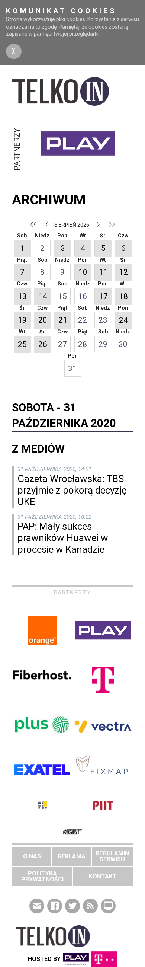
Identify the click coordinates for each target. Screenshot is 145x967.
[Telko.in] (72, 91)
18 (123, 296)
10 (82, 272)
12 (123, 272)
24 (123, 320)
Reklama (72, 856)
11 (103, 272)
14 (42, 296)
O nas (32, 856)
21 (62, 320)
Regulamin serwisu (112, 856)
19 (22, 320)
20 (42, 320)
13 (22, 296)
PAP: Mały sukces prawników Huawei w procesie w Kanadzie (62, 538)
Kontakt (103, 876)
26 (42, 344)
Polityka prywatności (42, 876)
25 (22, 344)
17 (103, 296)
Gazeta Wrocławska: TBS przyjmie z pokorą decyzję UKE (72, 490)
